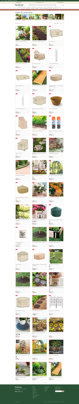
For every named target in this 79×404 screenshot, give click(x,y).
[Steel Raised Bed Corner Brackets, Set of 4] (56, 234)
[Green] (34, 221)
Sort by (16, 23)
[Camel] (17, 334)
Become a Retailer (35, 396)
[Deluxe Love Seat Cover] (56, 33)
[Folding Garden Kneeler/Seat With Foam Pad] (23, 33)
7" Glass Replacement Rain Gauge (53, 63)
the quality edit (46, 8)
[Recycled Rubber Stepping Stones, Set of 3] (39, 279)
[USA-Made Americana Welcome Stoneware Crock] (39, 189)
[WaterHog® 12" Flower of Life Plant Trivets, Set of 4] (23, 324)
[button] (63, 5)
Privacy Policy (45, 401)
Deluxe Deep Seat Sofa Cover (19, 85)
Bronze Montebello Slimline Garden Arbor (37, 377)
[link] (33, 382)
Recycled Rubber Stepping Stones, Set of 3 (37, 287)
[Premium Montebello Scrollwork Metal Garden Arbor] (56, 167)
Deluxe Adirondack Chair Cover (36, 63)
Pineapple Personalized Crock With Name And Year (39, 219)
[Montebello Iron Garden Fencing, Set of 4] (56, 256)
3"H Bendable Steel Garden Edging (20, 175)
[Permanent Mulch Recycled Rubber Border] (23, 55)
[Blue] (36, 221)
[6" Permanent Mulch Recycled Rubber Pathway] (39, 33)
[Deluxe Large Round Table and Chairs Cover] (39, 100)
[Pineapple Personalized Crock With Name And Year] (39, 211)
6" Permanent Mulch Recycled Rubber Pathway (38, 41)
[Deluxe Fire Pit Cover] (23, 256)
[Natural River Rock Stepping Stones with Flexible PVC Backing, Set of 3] (39, 145)
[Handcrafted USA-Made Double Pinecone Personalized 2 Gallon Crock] (56, 279)
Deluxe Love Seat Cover (52, 41)
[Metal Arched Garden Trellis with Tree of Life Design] (23, 347)
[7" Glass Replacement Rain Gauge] (56, 55)
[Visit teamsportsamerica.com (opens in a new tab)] (9, 0)
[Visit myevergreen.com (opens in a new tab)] (2, 0)
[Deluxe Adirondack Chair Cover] (39, 55)
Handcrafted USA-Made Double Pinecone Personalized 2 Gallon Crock (56, 288)
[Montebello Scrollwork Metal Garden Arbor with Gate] (39, 347)
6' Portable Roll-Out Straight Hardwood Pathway (55, 377)
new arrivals (23, 8)
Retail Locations (35, 392)
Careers (34, 393)
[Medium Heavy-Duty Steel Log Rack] (56, 145)
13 (42, 382)
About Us (34, 388)
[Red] (20, 244)
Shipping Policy (49, 401)
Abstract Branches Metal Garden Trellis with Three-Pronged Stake (22, 220)
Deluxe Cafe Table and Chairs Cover (20, 310)
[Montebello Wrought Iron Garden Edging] (39, 123)
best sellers (50, 8)
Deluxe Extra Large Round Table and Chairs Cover (22, 197)
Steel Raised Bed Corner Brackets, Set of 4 (54, 242)
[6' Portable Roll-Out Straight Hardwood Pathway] (56, 369)
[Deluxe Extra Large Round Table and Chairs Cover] (23, 189)
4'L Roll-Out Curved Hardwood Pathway (54, 197)
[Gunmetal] (49, 266)
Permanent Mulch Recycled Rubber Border (21, 63)
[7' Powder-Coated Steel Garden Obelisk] (39, 167)
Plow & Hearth (18, 401)
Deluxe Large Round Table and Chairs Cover (38, 108)
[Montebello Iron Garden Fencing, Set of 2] (56, 302)
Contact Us (46, 389)
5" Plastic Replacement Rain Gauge (20, 108)
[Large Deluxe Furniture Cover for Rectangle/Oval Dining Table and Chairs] (39, 256)
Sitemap (63, 401)
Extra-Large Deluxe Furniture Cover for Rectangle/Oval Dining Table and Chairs (56, 86)
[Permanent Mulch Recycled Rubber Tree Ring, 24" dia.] (23, 279)
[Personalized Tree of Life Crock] (23, 234)
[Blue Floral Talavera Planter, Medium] (56, 347)
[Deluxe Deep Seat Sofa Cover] (23, 77)
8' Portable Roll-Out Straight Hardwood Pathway (38, 85)
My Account (46, 388)
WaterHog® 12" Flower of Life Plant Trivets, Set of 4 (22, 332)
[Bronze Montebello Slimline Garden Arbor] (39, 369)
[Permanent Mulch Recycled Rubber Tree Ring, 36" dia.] (39, 234)
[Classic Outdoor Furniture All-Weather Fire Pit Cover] (56, 211)
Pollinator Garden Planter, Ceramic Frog (21, 377)
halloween (37, 8)
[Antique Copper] (16, 356)
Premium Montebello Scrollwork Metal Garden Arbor (55, 175)
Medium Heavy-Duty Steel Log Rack (53, 153)
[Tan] (49, 43)
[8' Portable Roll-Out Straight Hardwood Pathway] (39, 77)
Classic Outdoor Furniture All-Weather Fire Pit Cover (55, 219)
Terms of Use (53, 401)
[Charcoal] (19, 334)
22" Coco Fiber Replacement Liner (53, 108)
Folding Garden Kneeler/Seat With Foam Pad (21, 41)
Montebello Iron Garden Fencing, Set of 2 (54, 310)
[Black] (33, 221)
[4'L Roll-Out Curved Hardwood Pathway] (56, 189)
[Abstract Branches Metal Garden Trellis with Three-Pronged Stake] (23, 211)
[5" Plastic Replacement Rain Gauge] (23, 100)
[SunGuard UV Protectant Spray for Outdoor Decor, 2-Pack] (56, 123)
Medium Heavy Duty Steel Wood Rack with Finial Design (38, 333)
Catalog (34, 397)
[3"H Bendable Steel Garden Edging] (23, 167)
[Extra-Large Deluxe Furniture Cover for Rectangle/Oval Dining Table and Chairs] (56, 77)
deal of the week (55, 8)
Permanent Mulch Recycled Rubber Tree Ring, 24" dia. (23, 287)
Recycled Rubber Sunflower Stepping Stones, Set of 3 (56, 332)
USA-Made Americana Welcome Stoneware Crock (38, 197)
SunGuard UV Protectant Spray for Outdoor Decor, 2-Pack (56, 131)
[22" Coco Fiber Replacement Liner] (56, 100)
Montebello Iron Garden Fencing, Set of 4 (54, 264)
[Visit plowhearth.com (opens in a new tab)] (5, 0)
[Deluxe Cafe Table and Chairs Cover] (23, 302)
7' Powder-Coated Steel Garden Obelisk (37, 175)
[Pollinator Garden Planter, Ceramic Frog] (23, 369)
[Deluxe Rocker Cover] (23, 123)
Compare (55, 23)
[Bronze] (33, 177)
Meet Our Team (35, 389)
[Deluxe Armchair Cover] (23, 145)
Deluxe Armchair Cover (19, 153)
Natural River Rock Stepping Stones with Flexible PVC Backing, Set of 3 (39, 153)
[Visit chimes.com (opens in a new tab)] (14, 0)
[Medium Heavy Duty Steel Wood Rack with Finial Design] (39, 324)
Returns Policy (56, 401)
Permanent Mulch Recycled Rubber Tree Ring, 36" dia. (39, 242)
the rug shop (32, 8)
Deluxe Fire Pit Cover (18, 264)
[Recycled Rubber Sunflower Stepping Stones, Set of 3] (56, 324)
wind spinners (28, 8)
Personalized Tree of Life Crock (20, 242)
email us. (19, 389)
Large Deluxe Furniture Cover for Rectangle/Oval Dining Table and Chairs (39, 265)
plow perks (41, 8)
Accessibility (60, 401)
